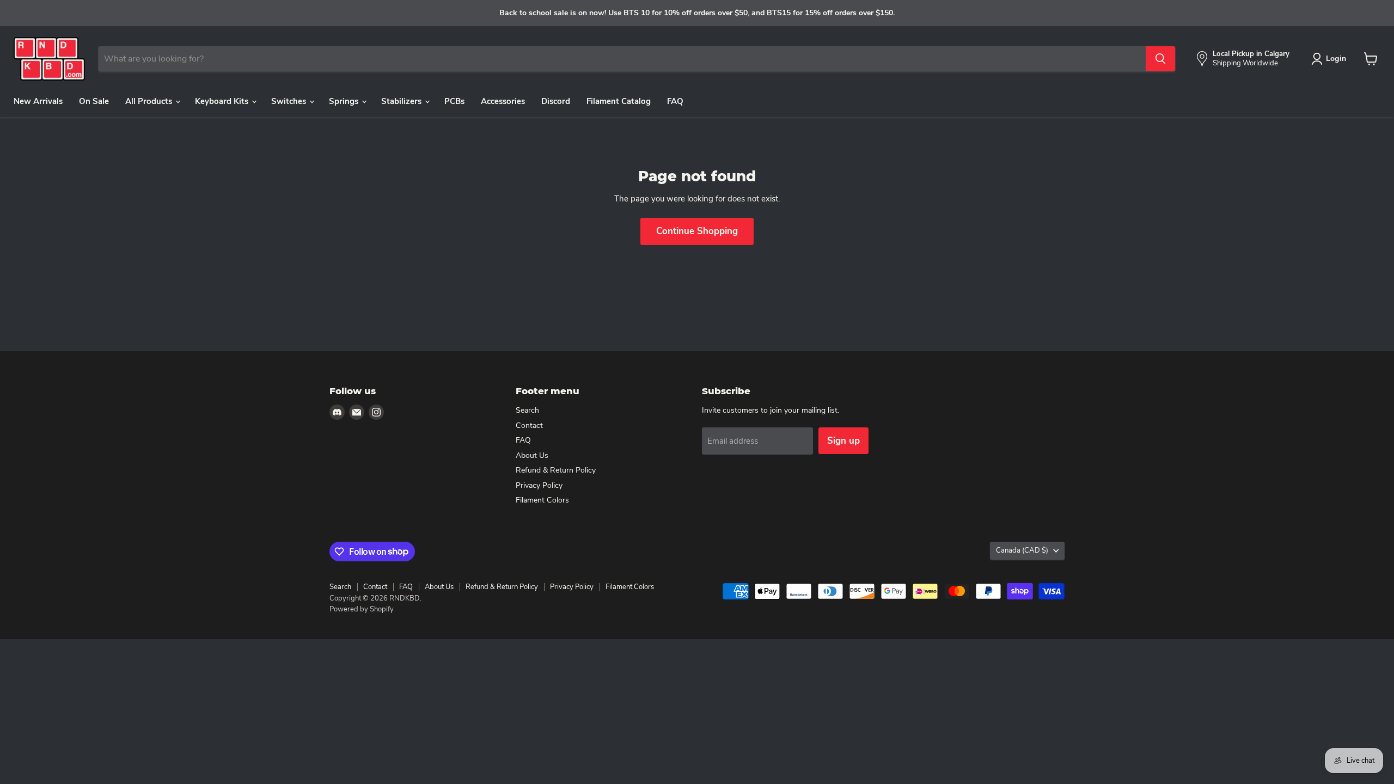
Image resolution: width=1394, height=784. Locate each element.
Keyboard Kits (222, 101)
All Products (149, 101)
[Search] (1160, 58)
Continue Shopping (697, 231)
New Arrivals (38, 101)
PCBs (454, 101)
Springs (344, 101)
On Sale (94, 101)
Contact (529, 425)
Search (527, 410)
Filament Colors (542, 500)
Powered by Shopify (361, 609)
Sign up (843, 440)
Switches (289, 101)
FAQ (675, 101)
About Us (532, 455)
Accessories (503, 101)
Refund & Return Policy (556, 470)
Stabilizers (402, 101)
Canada (1022, 550)
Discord (555, 101)
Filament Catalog (618, 101)
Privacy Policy (539, 485)
